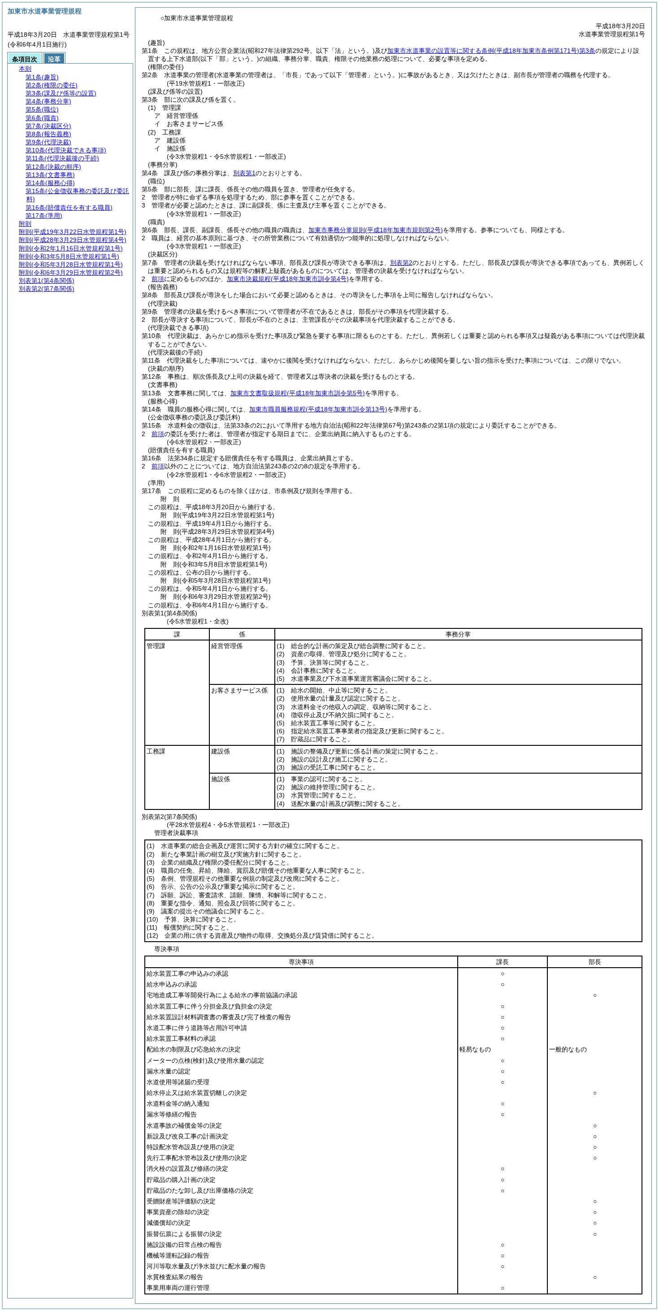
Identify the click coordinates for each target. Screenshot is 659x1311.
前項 (158, 278)
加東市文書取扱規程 (297, 393)
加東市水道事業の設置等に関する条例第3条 (491, 50)
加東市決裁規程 (288, 278)
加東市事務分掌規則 (375, 230)
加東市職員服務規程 (318, 409)
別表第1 (244, 173)
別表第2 (401, 262)
